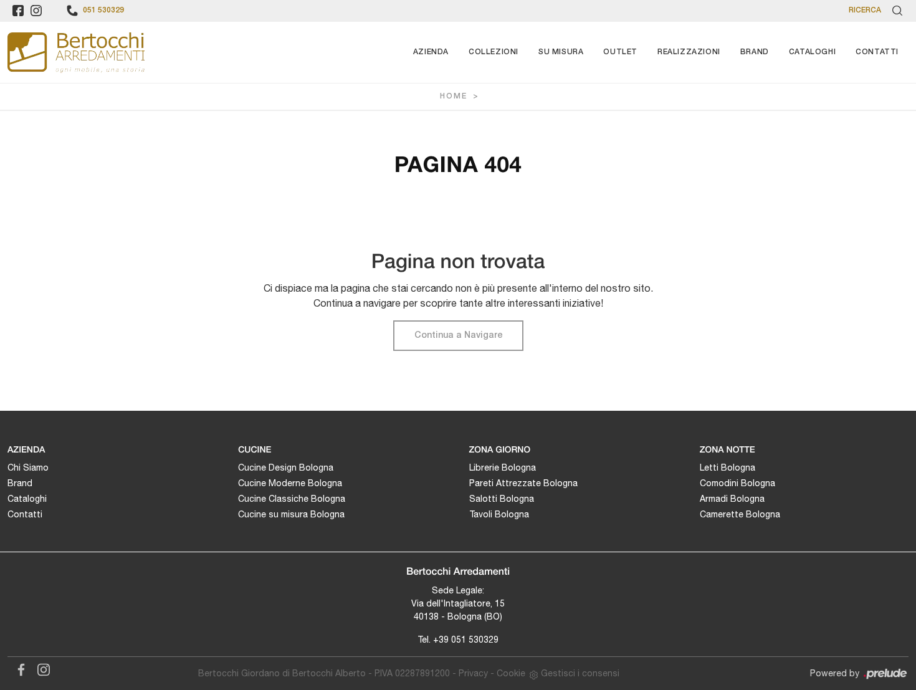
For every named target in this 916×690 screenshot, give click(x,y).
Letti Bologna (727, 467)
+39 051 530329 (466, 639)
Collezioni (493, 52)
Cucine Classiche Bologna (291, 499)
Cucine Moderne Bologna (290, 483)
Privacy (473, 673)
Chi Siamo (28, 467)
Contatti (877, 52)
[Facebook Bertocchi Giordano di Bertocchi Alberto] (18, 668)
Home (453, 96)
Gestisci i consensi (580, 673)
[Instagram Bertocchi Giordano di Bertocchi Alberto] (40, 668)
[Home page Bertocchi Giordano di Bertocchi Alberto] (76, 52)
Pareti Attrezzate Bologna (523, 483)
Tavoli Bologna (499, 514)
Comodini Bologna (737, 483)
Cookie (511, 673)
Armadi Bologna (732, 499)
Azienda (431, 52)
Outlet (620, 52)
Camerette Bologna (740, 514)
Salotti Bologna (501, 499)
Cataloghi (812, 52)
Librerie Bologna (502, 467)
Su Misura (560, 52)
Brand (754, 52)
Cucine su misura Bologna (291, 514)
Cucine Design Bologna (285, 467)
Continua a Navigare (458, 336)
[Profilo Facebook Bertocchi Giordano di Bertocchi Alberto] (18, 10)
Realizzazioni (688, 52)
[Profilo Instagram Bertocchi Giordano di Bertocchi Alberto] (36, 10)
